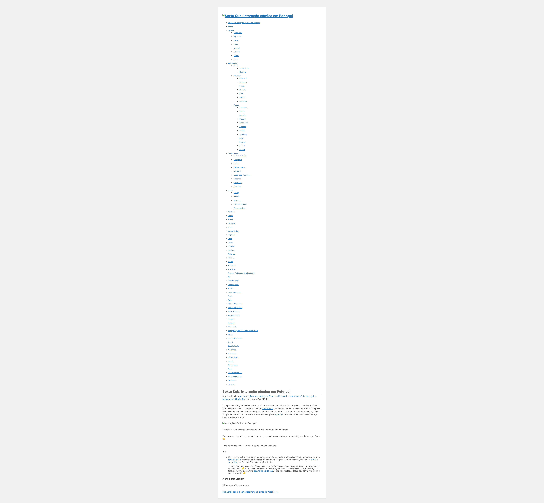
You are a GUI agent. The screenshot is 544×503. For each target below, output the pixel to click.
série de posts (234, 459)
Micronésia (228, 399)
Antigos (263, 396)
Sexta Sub (240, 399)
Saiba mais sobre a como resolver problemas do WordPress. (250, 492)
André (279, 414)
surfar (313, 459)
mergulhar (232, 462)
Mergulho (311, 396)
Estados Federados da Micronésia (287, 396)
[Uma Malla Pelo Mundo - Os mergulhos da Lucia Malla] (257, 16)
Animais (244, 396)
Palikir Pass (267, 408)
